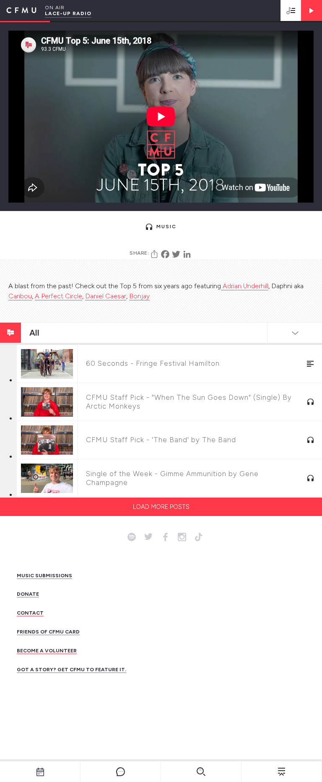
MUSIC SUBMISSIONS (44, 576)
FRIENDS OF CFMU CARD (48, 632)
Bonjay (139, 296)
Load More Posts (161, 507)
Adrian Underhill (244, 286)
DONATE (28, 594)
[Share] (154, 254)
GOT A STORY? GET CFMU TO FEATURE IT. (71, 670)
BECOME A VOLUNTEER (47, 651)
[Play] (311, 10)
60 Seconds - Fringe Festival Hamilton (153, 363)
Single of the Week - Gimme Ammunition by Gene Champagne (172, 478)
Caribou (20, 296)
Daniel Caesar (105, 296)
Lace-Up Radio (68, 13)
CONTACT (30, 613)
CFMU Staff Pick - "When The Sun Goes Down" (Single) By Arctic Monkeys (189, 401)
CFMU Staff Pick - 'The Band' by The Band (161, 439)
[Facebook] (165, 254)
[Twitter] (176, 254)
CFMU (18, 10)
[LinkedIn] (187, 254)
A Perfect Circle (58, 296)
